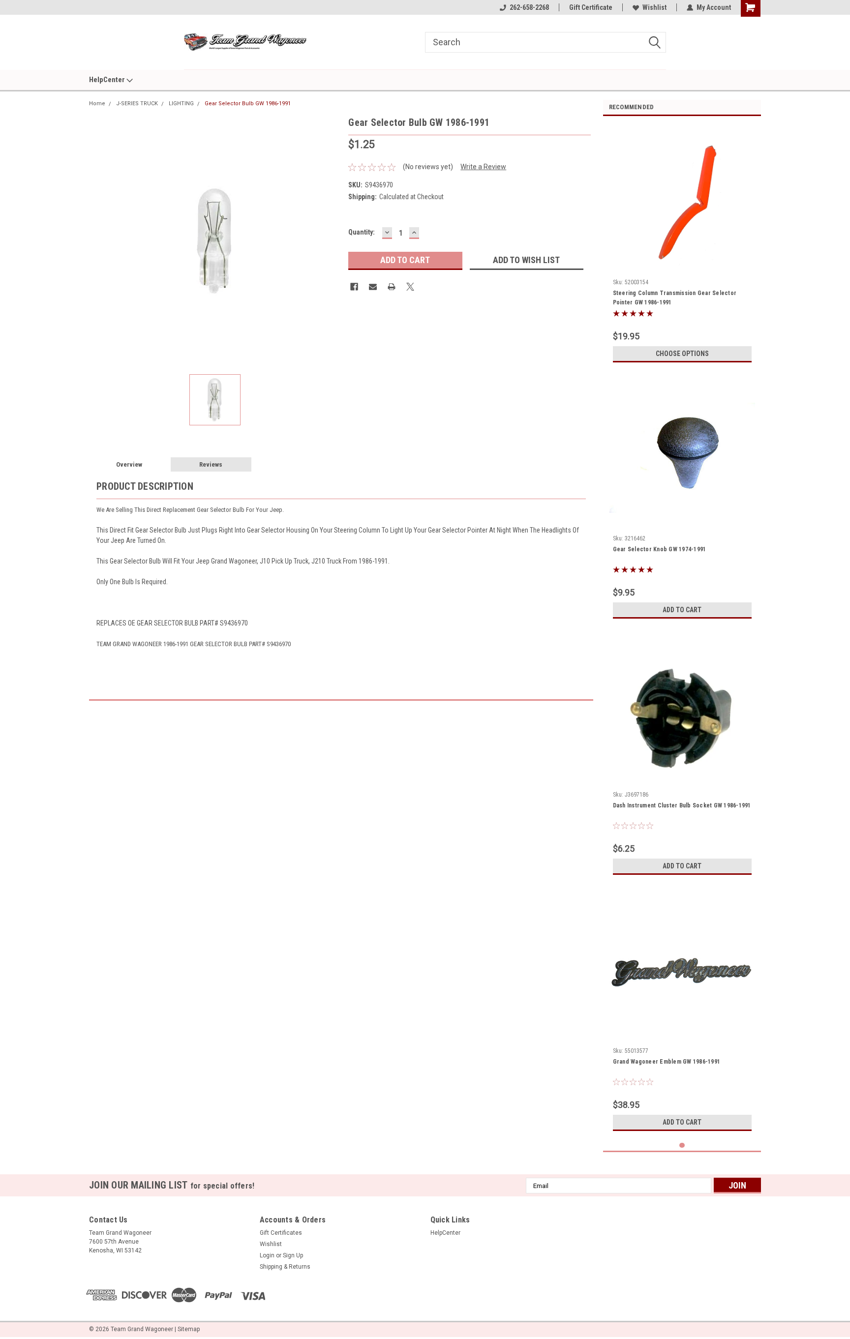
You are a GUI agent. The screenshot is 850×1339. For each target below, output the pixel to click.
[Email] (373, 287)
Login (267, 1255)
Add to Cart (682, 610)
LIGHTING (181, 103)
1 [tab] (682, 1145)
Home (97, 103)
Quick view (682, 524)
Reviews (210, 464)
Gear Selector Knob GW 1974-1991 (659, 549)
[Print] (391, 287)
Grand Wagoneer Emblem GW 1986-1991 (667, 1061)
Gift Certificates (281, 1232)
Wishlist (654, 7)
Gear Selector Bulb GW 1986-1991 (248, 103)
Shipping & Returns (285, 1266)
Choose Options (682, 353)
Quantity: (361, 232)
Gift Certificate (590, 7)
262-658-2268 (529, 7)
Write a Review (483, 167)
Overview (129, 464)
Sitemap (189, 1329)
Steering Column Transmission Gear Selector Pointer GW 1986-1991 (675, 298)
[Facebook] (354, 287)
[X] (410, 287)
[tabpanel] (682, 245)
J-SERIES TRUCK (137, 103)
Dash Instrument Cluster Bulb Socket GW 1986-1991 (682, 805)
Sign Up (293, 1255)
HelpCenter (107, 79)
